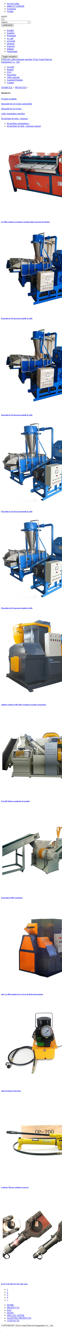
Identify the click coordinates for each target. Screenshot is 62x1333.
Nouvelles (11, 74)
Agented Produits (15, 80)
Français (11, 46)
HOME (10, 1305)
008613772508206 (15, 6)
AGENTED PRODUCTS (19, 1318)
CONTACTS (13, 1320)
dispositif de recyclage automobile (16, 103)
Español (10, 33)
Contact (10, 82)
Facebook (11, 9)
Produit (10, 69)
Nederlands (12, 51)
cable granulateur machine (13, 113)
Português (11, 35)
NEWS (10, 1313)
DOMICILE (7, 87)
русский (11, 41)
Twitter (10, 11)
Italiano (10, 49)
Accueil (10, 67)
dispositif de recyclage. (11, 108)
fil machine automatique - (18, 123)
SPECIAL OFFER (15, 1315)
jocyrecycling (13, 3)
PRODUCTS (13, 1307)
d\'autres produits (9, 99)
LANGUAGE (7, 25)
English (10, 30)
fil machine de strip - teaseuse (14, 118)
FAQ (9, 72)
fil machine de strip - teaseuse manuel (24, 126)
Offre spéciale (13, 77)
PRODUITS (21, 87)
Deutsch (10, 43)
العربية (10, 38)
